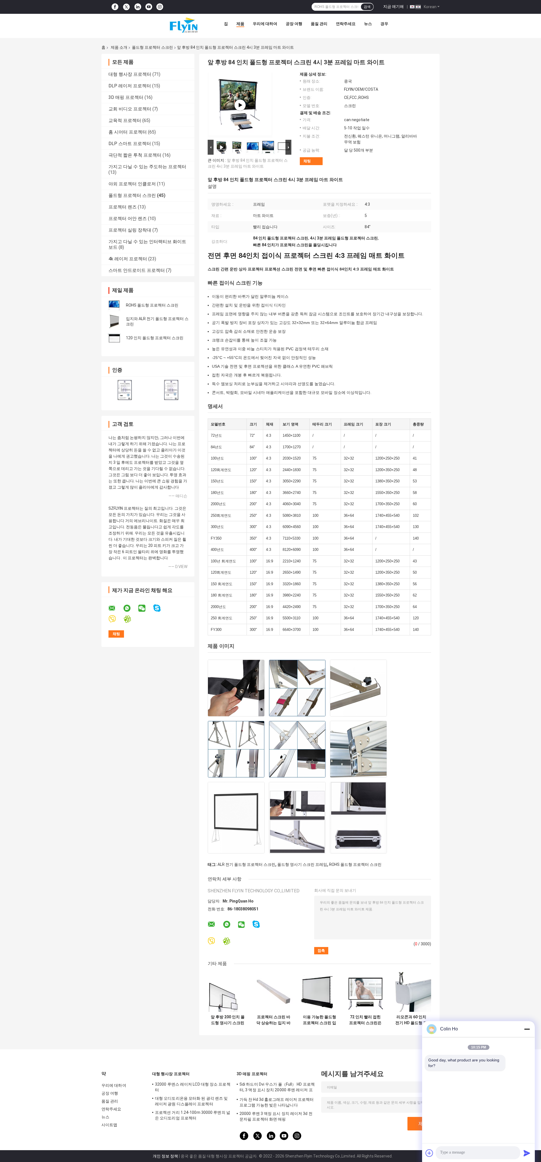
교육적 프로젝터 (124, 120)
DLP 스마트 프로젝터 (129, 143)
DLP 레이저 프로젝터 (129, 85)
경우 (384, 23)
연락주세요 (346, 23)
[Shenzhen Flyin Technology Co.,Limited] (175, 25)
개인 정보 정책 (165, 1156)
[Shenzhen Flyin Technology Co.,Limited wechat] (145, 608)
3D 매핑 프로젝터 (125, 97)
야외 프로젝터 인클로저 (132, 184)
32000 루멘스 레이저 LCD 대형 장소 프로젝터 (192, 1087)
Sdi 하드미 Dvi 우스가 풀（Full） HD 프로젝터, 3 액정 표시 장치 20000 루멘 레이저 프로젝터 (277, 1088)
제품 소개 (119, 47)
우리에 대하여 (265, 23)
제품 (240, 23)
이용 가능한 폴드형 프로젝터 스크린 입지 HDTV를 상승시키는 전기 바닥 (319, 1020)
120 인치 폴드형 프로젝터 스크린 (154, 338)
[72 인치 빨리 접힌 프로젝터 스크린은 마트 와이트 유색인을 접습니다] (365, 992)
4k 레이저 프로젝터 (127, 258)
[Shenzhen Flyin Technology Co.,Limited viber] (115, 619)
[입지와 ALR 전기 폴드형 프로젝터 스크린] (114, 321)
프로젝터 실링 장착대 (129, 230)
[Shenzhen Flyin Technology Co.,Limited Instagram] (160, 6)
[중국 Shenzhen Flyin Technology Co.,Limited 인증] (124, 390)
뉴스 (368, 23)
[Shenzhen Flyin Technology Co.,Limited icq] (131, 619)
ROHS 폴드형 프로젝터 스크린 (152, 305)
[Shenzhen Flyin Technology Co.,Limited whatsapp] (130, 608)
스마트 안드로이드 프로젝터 (136, 270)
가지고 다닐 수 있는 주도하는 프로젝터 (147, 166)
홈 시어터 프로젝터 (127, 132)
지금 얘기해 (393, 6)
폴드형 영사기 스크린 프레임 (302, 864)
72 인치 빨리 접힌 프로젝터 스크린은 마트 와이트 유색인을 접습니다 (365, 1020)
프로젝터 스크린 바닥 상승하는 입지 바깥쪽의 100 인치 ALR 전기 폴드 (273, 1020)
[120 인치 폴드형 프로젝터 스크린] (114, 338)
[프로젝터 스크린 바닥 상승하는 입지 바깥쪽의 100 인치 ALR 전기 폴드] (273, 992)
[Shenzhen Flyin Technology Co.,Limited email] (115, 608)
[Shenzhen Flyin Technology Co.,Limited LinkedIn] (138, 6)
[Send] (526, 1153)
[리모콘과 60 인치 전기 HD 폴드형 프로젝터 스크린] (411, 992)
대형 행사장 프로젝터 (129, 74)
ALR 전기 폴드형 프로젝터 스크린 (246, 864)
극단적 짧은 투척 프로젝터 (134, 155)
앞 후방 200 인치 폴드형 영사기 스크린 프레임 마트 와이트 (228, 1020)
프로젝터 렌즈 (122, 207)
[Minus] (527, 1029)
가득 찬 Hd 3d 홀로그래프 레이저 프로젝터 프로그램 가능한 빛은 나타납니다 (277, 1102)
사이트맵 (109, 1125)
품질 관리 (319, 23)
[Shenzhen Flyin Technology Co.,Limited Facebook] (115, 6)
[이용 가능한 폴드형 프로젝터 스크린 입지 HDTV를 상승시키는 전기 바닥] (319, 992)
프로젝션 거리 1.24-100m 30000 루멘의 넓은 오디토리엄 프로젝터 (192, 1115)
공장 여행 (294, 23)
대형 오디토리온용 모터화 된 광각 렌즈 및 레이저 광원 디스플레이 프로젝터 (191, 1101)
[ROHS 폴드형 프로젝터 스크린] (114, 305)
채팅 (307, 161)
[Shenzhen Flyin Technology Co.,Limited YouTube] (149, 6)
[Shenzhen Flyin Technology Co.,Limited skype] (160, 608)
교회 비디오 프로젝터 (129, 109)
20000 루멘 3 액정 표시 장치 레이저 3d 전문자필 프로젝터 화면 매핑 (276, 1116)
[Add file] (429, 1153)
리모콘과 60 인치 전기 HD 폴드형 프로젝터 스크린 (411, 1020)
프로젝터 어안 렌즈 (127, 218)
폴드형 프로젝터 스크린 (152, 47)
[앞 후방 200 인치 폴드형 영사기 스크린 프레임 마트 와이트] (227, 992)
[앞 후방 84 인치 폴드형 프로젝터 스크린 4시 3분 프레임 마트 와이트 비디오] (240, 105)
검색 (367, 7)
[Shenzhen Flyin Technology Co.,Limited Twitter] (126, 7)
